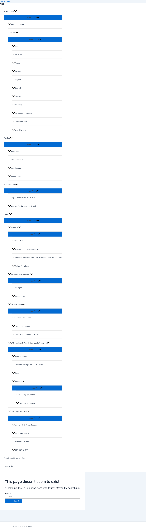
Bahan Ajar (19, 241)
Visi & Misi (18, 55)
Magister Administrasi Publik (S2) (23, 206)
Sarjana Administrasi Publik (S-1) (23, 198)
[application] (15, 11)
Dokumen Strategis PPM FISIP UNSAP (29, 365)
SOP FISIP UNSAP (21, 450)
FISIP (2, 4)
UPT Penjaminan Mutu (19, 412)
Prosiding (18, 381)
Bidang (6, 214)
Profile (13, 33)
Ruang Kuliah (15, 151)
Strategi (18, 88)
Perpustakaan (16, 176)
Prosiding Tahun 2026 (27, 403)
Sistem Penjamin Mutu (23, 433)
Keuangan (18, 288)
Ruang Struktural (17, 160)
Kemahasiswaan (17, 304)
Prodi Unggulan (10, 184)
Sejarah (17, 46)
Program (18, 80)
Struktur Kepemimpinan (23, 113)
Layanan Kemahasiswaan (24, 318)
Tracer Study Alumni (22, 326)
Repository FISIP (21, 356)
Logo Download (21, 122)
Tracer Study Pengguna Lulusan (27, 335)
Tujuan (17, 63)
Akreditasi (18, 105)
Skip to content (6, 1)
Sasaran (18, 71)
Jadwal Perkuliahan (22, 266)
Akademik (14, 227)
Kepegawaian (20, 296)
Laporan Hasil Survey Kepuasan (26, 425)
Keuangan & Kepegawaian (20, 274)
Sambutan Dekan (17, 24)
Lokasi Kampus (20, 130)
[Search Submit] (8, 501)
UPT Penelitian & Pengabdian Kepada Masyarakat (29, 343)
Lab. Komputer (16, 168)
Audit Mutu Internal (22, 442)
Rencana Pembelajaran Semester (27, 249)
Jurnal (17, 373)
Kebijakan (18, 96)
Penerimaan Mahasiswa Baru (14, 458)
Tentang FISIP (9, 11)
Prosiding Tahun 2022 (27, 395)
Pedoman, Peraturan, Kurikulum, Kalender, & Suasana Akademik (38, 258)
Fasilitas (7, 138)
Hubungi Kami (9, 466)
